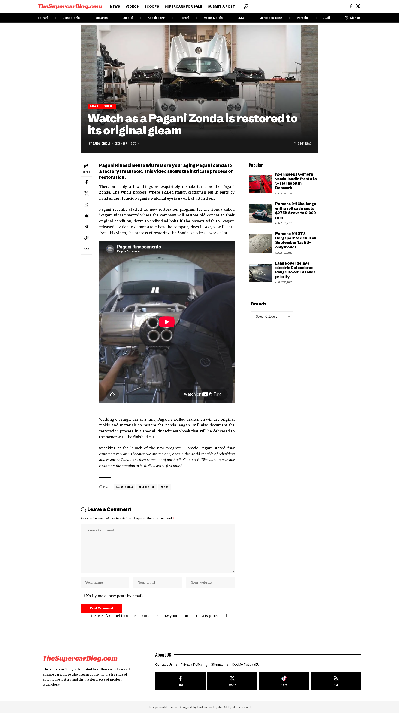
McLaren (101, 17)
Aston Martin (213, 17)
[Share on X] (86, 193)
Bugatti (127, 17)
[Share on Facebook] (86, 182)
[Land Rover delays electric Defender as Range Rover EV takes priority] (260, 273)
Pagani (184, 17)
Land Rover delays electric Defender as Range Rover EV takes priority (295, 270)
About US (163, 654)
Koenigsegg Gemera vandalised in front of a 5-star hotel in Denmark (296, 181)
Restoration (146, 487)
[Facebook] (350, 6)
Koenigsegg (156, 17)
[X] (358, 6)
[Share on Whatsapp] (86, 204)
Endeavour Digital (209, 707)
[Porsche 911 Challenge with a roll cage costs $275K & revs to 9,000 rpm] (260, 213)
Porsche (303, 17)
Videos (108, 106)
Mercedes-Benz (270, 17)
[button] (246, 6)
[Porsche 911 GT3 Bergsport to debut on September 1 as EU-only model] (260, 243)
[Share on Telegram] (86, 226)
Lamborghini (72, 17)
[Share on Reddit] (86, 215)
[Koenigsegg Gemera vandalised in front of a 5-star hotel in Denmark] (260, 184)
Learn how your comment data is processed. (189, 616)
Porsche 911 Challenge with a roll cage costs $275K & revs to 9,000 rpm (295, 210)
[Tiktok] (284, 681)
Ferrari (43, 17)
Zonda (164, 487)
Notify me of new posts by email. (114, 596)
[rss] (336, 681)
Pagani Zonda (124, 487)
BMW (241, 17)
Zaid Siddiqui (101, 143)
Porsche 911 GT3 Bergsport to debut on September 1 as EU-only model (295, 240)
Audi (326, 17)
